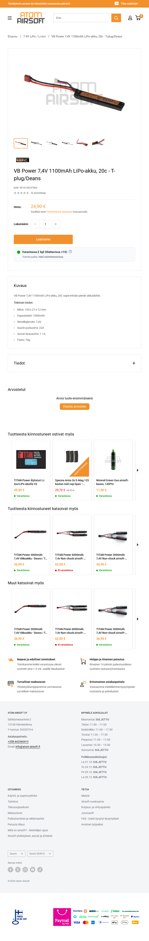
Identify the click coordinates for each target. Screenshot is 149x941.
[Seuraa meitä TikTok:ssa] (40, 869)
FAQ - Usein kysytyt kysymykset (100, 818)
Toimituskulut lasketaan (59, 211)
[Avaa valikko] (10, 18)
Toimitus (13, 801)
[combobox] (82, 18)
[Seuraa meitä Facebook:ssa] (10, 869)
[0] (138, 18)
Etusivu (12, 36)
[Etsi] (116, 18)
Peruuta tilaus (16, 824)
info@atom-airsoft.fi (28, 746)
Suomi (13, 853)
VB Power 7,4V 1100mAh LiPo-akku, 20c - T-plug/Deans (86, 36)
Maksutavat (15, 813)
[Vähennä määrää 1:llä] (35, 224)
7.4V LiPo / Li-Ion (34, 36)
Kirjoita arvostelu (74, 406)
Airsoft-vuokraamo (92, 801)
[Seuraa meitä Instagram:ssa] (25, 869)
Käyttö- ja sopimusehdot (22, 795)
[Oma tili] (130, 18)
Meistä (85, 795)
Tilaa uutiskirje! (129, 3)
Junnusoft (87, 813)
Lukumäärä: (21, 224)
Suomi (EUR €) (37, 853)
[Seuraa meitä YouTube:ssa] (32, 869)
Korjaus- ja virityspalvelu (95, 807)
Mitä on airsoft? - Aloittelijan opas (28, 830)
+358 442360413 (18, 741)
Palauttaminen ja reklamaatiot (26, 818)
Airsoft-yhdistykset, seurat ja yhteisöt (30, 835)
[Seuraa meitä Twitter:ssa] (18, 869)
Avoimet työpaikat (92, 824)
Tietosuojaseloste (18, 807)
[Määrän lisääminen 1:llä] (56, 224)
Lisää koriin (43, 239)
